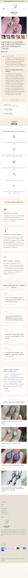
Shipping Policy (4, 512)
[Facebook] (2, 555)
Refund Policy (4, 510)
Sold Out (14, 100)
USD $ (3, 544)
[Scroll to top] (25, 575)
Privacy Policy (4, 508)
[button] (3, 37)
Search (2, 504)
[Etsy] (5, 555)
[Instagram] (3, 555)
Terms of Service (4, 513)
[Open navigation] (4, 8)
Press (2, 506)
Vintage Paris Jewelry (13, 558)
